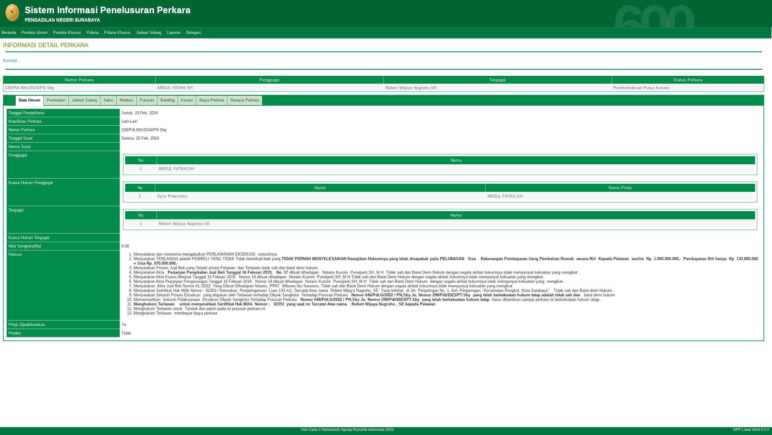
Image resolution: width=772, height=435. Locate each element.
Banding (167, 100)
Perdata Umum (34, 32)
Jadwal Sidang (148, 32)
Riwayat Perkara (244, 100)
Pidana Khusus (117, 32)
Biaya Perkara (211, 100)
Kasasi (187, 100)
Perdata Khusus (67, 32)
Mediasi (126, 100)
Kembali (10, 60)
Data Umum (29, 100)
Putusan (147, 100)
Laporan (174, 32)
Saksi (108, 100)
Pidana (93, 32)
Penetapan (56, 100)
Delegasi (193, 32)
